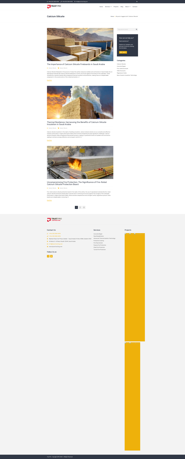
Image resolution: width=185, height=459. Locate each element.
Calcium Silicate (52, 68)
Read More (49, 80)
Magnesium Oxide (122, 73)
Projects (116, 6)
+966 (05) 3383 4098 (53, 1)
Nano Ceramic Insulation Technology (127, 75)
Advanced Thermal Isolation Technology (104, 238)
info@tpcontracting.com (82, 1)
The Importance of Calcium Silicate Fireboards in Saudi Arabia (76, 64)
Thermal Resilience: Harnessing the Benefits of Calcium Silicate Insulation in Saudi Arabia (76, 123)
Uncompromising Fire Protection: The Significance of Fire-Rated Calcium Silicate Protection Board (77, 183)
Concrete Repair (121, 66)
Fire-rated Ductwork (122, 68)
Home (101, 6)
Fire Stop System (98, 243)
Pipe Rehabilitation (99, 236)
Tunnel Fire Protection (100, 249)
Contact (135, 6)
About (127, 6)
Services (107, 6)
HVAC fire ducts (121, 70)
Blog (122, 6)
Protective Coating (99, 240)
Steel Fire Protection (99, 247)
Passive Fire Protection (100, 245)
